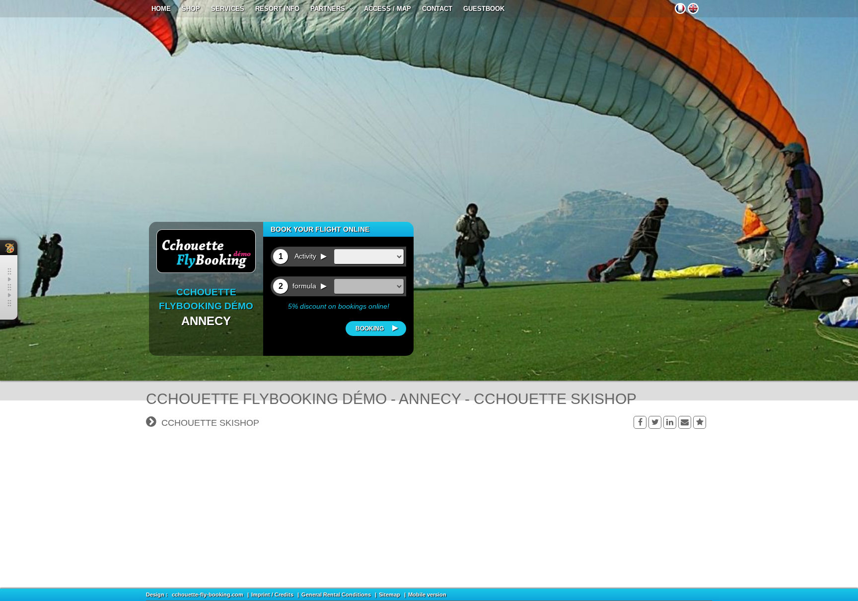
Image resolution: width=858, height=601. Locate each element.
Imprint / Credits (272, 595)
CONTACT (437, 8)
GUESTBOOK (483, 8)
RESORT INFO (277, 8)
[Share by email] (684, 422)
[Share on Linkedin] (669, 422)
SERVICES (227, 8)
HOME (161, 8)
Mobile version (427, 595)
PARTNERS (329, 8)
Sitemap (389, 595)
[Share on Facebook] (640, 422)
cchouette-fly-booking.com (207, 595)
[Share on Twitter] (654, 422)
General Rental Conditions (336, 595)
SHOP (191, 8)
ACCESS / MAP (387, 8)
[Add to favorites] (699, 422)
